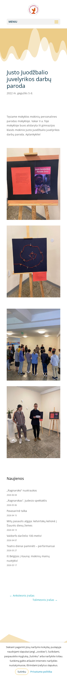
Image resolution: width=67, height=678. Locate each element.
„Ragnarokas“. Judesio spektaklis (27, 500)
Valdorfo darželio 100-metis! (24, 536)
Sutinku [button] (21, 671)
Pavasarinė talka (17, 511)
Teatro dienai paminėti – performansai (31, 546)
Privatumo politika (41, 671)
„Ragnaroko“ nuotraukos (22, 490)
